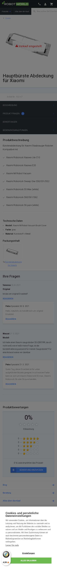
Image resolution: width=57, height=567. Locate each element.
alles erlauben (29, 560)
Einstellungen (28, 553)
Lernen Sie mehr (12, 545)
